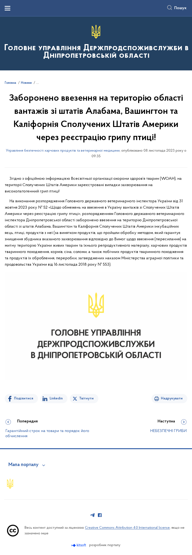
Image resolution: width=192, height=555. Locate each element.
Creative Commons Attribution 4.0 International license (127, 528)
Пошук (180, 8)
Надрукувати (172, 398)
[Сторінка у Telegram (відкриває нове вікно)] (92, 515)
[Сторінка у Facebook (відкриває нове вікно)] (100, 515)
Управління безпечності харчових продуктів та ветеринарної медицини (63, 151)
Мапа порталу (23, 464)
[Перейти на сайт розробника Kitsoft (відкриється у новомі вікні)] (79, 545)
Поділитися (23, 398)
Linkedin (56, 398)
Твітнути (86, 398)
